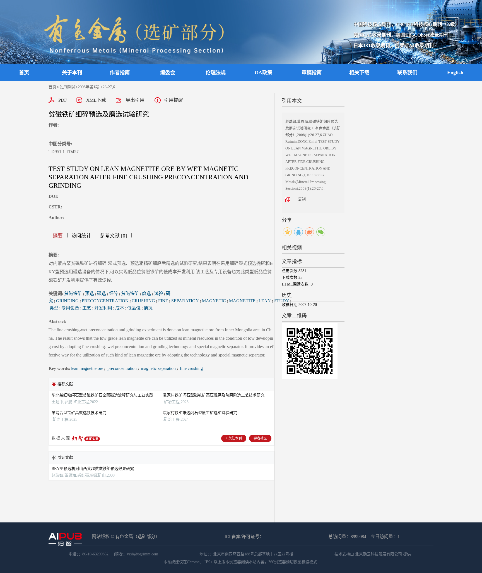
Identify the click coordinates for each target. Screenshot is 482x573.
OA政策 (263, 72)
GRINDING (67, 300)
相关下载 (359, 72)
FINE (163, 300)
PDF (62, 100)
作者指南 (120, 72)
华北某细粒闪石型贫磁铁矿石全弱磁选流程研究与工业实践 (102, 395)
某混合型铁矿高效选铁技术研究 (79, 413)
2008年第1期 (88, 87)
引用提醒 (173, 100)
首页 (24, 72)
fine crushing (191, 368)
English (455, 72)
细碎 (113, 293)
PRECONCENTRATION (105, 300)
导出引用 (135, 100)
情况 (148, 308)
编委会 (167, 72)
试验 (158, 293)
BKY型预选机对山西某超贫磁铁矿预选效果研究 (93, 469)
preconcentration (121, 368)
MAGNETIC (214, 300)
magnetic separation (158, 368)
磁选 (101, 293)
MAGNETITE (242, 300)
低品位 (134, 308)
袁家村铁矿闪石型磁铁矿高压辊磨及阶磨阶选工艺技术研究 (213, 395)
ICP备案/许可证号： (244, 536)
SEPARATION (185, 300)
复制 (302, 199)
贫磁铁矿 (73, 293)
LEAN (265, 300)
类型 (53, 308)
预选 (89, 293)
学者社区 (260, 438)
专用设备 (70, 308)
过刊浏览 (68, 87)
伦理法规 (216, 72)
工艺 (86, 308)
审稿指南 (312, 72)
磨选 (146, 293)
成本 (119, 308)
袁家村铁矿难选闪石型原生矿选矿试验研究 (200, 413)
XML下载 (96, 100)
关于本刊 (72, 72)
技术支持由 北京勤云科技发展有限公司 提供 (372, 554)
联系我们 (407, 72)
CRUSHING (143, 300)
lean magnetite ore (87, 368)
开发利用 (103, 308)
